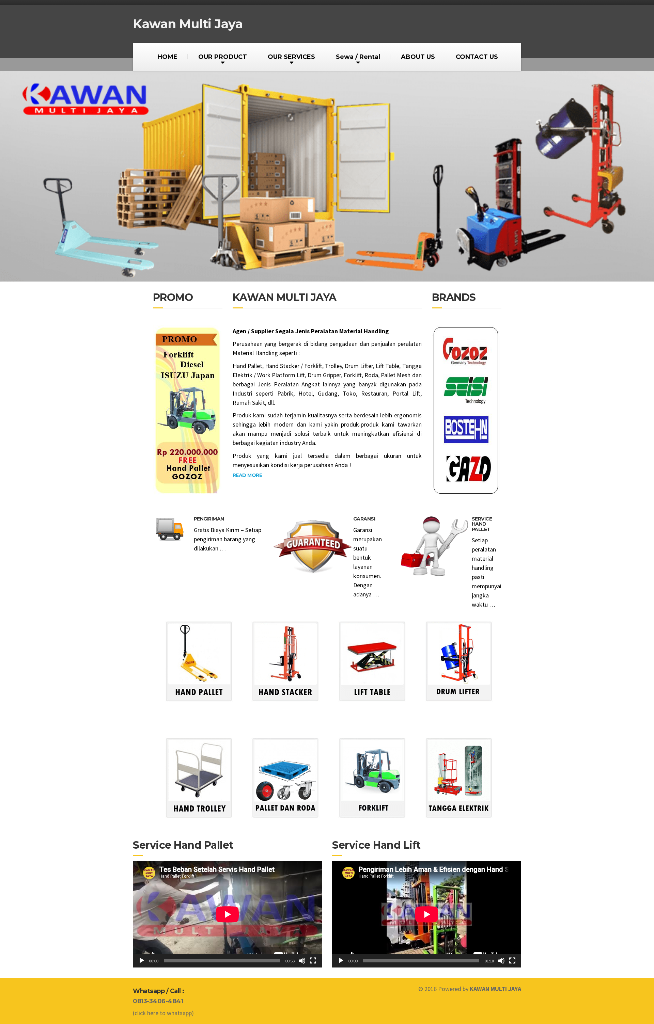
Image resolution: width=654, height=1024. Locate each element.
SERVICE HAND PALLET (482, 524)
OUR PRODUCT (222, 57)
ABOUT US (418, 57)
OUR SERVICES (291, 57)
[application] (227, 914)
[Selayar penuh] (313, 960)
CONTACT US (477, 57)
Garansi (364, 519)
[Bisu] (302, 960)
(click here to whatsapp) (163, 1013)
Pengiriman (209, 519)
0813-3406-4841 (158, 1001)
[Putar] (141, 960)
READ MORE (247, 475)
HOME (167, 57)
